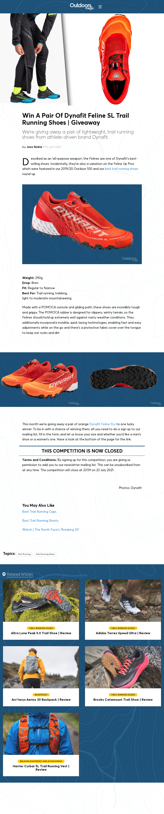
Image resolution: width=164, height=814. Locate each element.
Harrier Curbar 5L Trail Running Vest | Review (41, 744)
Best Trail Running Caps (39, 511)
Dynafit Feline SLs (102, 424)
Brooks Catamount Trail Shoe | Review (123, 676)
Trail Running (24, 554)
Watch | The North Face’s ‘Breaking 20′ (50, 529)
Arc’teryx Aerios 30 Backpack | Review (41, 676)
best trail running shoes (121, 169)
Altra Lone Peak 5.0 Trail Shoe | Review (41, 610)
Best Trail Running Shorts (40, 520)
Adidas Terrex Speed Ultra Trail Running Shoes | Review (123, 610)
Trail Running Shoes (45, 554)
